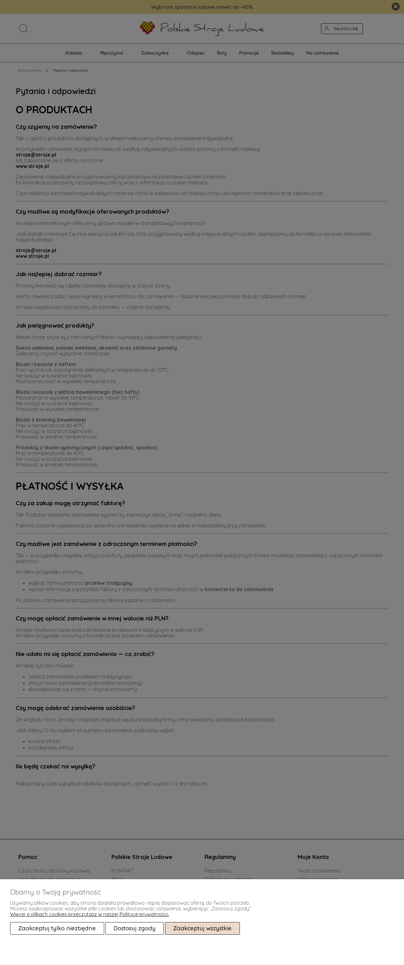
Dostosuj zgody (135, 928)
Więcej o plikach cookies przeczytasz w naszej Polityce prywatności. (89, 914)
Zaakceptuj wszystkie (202, 928)
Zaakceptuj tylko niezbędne (57, 928)
